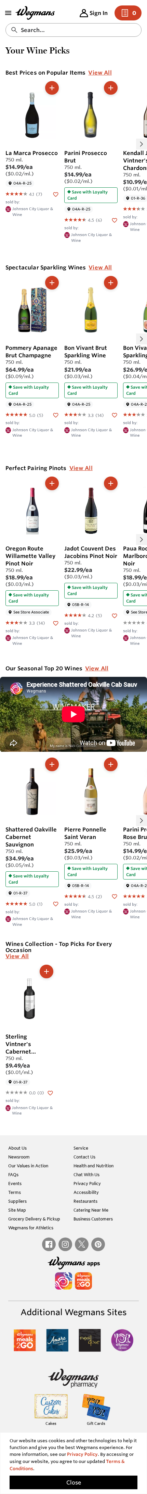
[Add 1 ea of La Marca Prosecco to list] (52, 88)
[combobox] (73, 30)
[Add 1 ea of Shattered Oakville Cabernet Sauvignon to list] (52, 764)
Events (15, 1183)
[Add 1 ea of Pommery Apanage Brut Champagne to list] (52, 283)
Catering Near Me (91, 1210)
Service (81, 1148)
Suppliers (17, 1201)
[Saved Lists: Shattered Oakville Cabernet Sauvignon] (56, 904)
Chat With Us (86, 1174)
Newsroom (19, 1157)
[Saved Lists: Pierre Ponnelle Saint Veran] (114, 896)
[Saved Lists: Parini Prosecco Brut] (114, 220)
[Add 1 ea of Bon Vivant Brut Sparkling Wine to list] (111, 283)
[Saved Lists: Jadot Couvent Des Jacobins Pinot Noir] (114, 615)
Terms (14, 1192)
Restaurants (85, 1201)
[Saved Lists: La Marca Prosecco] (56, 194)
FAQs (13, 1174)
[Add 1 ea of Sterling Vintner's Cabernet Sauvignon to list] (46, 971)
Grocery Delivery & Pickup (34, 1218)
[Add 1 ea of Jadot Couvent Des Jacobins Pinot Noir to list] (111, 483)
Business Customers (93, 1218)
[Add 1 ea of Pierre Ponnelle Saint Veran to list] (111, 764)
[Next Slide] (141, 144)
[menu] (8, 13)
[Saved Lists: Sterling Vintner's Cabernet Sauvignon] (50, 1092)
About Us (17, 1148)
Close (73, 1482)
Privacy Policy (87, 1183)
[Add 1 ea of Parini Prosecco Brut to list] (111, 88)
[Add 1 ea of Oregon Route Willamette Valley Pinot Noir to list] (52, 483)
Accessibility (86, 1192)
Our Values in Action (28, 1165)
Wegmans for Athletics (30, 1227)
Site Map (17, 1210)
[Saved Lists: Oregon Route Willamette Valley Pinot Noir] (56, 623)
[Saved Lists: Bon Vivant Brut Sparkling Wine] (114, 414)
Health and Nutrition (93, 1165)
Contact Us (84, 1157)
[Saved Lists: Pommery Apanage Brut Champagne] (56, 414)
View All (99, 72)
